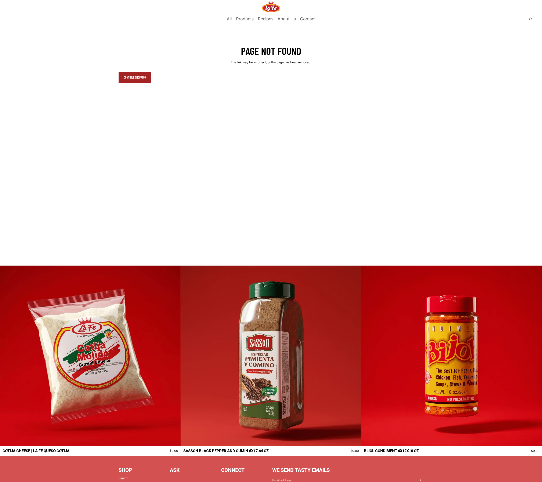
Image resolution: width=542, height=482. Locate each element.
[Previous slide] (6, 355)
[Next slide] (174, 355)
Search (123, 478)
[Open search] (530, 19)
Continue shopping (135, 77)
